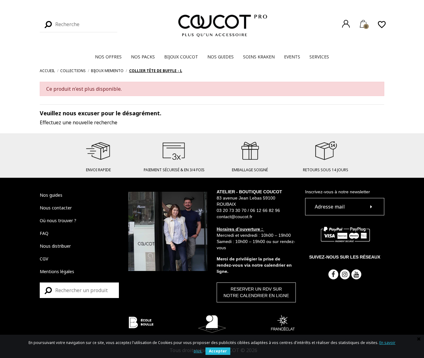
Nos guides (51, 195)
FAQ (44, 233)
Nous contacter (56, 208)
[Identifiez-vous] (346, 24)
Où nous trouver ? (58, 220)
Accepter (218, 351)
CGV (44, 259)
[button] (108, 57)
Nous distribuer (55, 246)
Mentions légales (57, 271)
